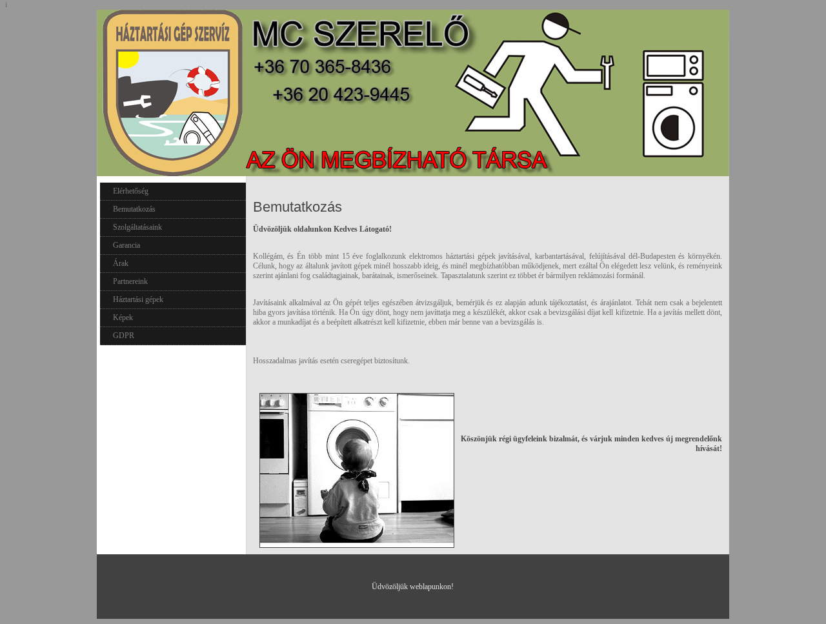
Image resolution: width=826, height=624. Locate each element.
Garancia (126, 245)
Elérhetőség (130, 191)
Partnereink (130, 281)
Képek (123, 317)
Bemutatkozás (134, 209)
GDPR (123, 335)
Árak (120, 263)
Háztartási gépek (138, 299)
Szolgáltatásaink (137, 227)
